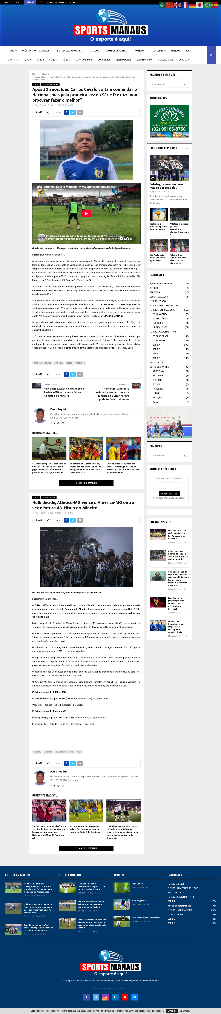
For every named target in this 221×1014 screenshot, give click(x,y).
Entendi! (172, 1011)
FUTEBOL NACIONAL (49, 497)
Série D (69, 363)
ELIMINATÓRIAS (145, 60)
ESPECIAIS (157, 51)
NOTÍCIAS (140, 51)
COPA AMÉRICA (165, 60)
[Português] (207, 5)
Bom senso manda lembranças (146, 917)
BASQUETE (158, 375)
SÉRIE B (40, 60)
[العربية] (162, 5)
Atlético (48, 752)
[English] (177, 5)
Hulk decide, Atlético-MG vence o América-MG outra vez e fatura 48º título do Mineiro (64, 392)
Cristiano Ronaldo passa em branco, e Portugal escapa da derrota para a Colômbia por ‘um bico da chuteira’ (123, 468)
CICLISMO (157, 380)
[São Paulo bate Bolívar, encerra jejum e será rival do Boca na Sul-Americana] (159, 245)
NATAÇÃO (157, 397)
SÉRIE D (66, 60)
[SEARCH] (185, 85)
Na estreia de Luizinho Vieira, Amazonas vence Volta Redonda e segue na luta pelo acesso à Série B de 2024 (86, 468)
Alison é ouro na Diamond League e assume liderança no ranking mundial (178, 555)
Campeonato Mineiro (64, 752)
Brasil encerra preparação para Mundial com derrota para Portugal (176, 603)
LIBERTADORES (123, 60)
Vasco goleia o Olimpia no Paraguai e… (61, 2)
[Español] (215, 5)
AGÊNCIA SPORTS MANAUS (35, 51)
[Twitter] (96, 997)
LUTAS (156, 393)
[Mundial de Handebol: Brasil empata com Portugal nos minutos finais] (158, 625)
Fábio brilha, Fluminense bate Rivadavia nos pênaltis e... (178, 259)
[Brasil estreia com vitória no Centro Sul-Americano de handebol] (158, 534)
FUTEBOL (94, 51)
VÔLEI (155, 402)
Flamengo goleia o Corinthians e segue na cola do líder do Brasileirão (91, 886)
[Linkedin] (115, 997)
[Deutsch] (192, 5)
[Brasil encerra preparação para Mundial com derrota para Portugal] (158, 602)
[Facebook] (86, 997)
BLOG (188, 51)
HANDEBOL (158, 389)
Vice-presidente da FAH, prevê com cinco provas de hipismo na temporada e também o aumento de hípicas (178, 578)
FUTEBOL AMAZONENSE (69, 51)
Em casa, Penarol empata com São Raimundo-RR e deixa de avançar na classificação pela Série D (92, 924)
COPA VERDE (104, 60)
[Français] (185, 5)
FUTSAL (156, 384)
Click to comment (86, 483)
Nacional (59, 363)
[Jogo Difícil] (122, 888)
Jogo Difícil (137, 884)
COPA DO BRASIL (83, 60)
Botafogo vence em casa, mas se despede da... (166, 186)
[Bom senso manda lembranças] (122, 921)
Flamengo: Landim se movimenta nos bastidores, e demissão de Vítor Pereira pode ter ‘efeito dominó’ (111, 394)
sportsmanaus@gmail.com (116, 988)
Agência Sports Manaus (161, 283)
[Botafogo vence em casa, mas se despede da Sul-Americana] (169, 168)
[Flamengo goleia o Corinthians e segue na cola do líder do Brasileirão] (67, 888)
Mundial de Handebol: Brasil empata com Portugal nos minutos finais (176, 627)
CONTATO (13, 60)
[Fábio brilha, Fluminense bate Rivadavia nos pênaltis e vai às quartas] (179, 245)
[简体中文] (170, 5)
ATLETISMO (158, 371)
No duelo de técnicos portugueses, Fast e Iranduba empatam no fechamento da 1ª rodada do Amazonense (38, 888)
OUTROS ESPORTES (117, 51)
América (37, 752)
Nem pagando (139, 900)
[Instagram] (105, 997)
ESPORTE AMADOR (159, 297)
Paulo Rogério (40, 105)
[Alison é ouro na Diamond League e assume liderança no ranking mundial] (158, 555)
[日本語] (200, 5)
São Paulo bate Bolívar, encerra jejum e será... (157, 257)
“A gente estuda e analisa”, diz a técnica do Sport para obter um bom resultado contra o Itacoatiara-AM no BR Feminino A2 (49, 832)
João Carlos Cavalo (42, 363)
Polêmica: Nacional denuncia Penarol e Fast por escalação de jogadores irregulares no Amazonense (38, 908)
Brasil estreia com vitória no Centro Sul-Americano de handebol (177, 534)
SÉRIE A (27, 60)
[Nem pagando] (122, 904)
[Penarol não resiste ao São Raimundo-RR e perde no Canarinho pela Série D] (67, 905)
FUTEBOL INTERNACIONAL (162, 310)
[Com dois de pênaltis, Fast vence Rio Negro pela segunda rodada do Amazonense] (13, 929)
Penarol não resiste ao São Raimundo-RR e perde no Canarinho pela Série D (91, 904)
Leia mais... (185, 1011)
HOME (11, 51)
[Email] (134, 997)
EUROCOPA (184, 60)
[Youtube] (125, 997)
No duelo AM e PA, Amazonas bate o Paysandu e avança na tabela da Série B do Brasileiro (85, 829)
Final (79, 752)
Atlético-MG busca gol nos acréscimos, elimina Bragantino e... (179, 229)
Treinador (80, 363)
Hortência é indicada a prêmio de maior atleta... (158, 226)
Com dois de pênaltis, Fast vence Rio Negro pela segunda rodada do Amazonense (38, 927)
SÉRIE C (53, 60)
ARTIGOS (175, 51)
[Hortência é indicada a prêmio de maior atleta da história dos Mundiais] (159, 214)
